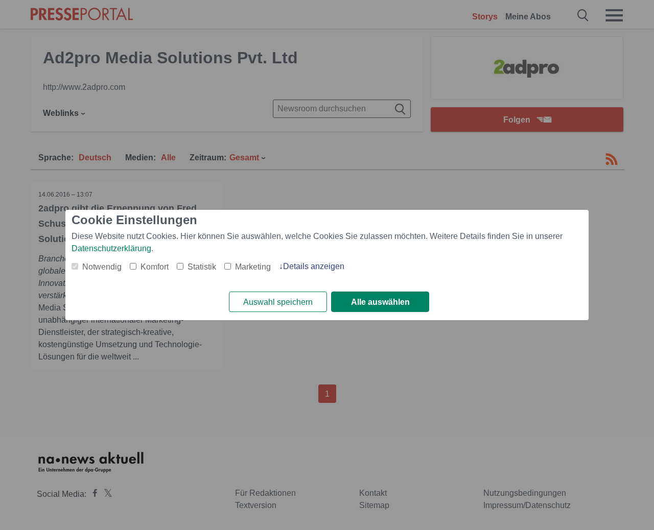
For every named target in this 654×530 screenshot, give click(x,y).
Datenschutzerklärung (111, 248)
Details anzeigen (313, 266)
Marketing (253, 266)
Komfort (155, 266)
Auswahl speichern (278, 302)
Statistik (202, 266)
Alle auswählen (380, 302)
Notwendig (102, 266)
